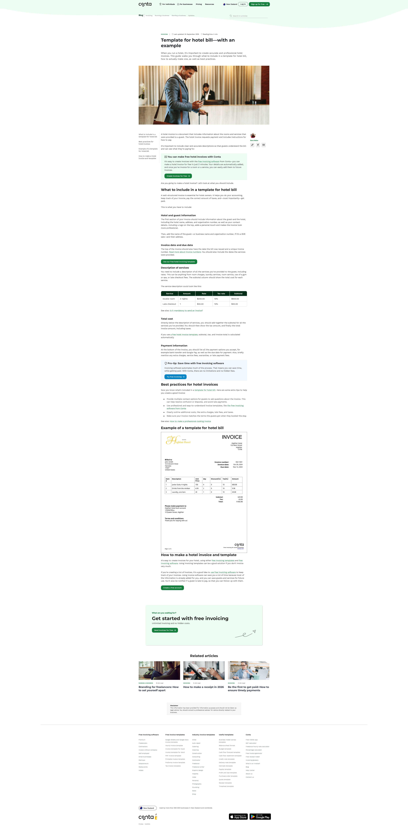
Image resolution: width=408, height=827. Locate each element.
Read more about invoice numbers (185, 252)
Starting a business (179, 15)
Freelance (195, 763)
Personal (195, 780)
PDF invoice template (173, 755)
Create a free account (172, 588)
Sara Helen (254, 140)
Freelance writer (198, 767)
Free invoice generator (254, 753)
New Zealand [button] (231, 4)
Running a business (162, 15)
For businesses (186, 4)
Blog (141, 15)
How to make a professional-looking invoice (190, 421)
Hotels (141, 770)
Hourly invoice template (174, 745)
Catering (195, 746)
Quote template (224, 779)
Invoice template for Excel (175, 749)
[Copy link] (252, 145)
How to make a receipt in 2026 (203, 687)
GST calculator (251, 743)
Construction (197, 753)
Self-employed (144, 753)
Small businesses (145, 757)
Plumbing (195, 787)
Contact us (250, 777)
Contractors (143, 746)
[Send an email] (263, 145)
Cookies (147, 824)
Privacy (141, 824)
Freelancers (143, 743)
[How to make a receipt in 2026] (204, 679)
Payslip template (225, 769)
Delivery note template (227, 762)
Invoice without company (148, 750)
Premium (142, 740)
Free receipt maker (253, 757)
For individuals (168, 4)
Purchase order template (228, 776)
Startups (142, 760)
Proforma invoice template (175, 762)
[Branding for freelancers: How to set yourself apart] (159, 679)
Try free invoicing (174, 377)
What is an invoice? (253, 763)
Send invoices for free (163, 630)
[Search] (231, 16)
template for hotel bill (205, 390)
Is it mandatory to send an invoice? (186, 310)
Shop (194, 794)
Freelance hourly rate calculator (257, 746)
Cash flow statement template (230, 755)
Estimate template (226, 766)
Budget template (225, 749)
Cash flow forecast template (229, 752)
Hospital (195, 774)
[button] (148, 808)
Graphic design (197, 770)
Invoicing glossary (252, 760)
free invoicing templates (223, 560)
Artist (194, 740)
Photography (196, 784)
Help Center (250, 770)
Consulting (196, 757)
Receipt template (225, 783)
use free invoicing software (223, 572)
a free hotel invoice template (184, 334)
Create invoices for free (177, 176)
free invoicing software (208, 161)
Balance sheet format (227, 745)
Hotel (194, 777)
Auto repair (196, 743)
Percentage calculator (254, 750)
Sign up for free (257, 4)
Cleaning (195, 750)
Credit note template (226, 759)
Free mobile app (252, 740)
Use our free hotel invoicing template (179, 262)
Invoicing (149, 15)
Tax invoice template (173, 766)
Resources (209, 4)
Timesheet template (226, 786)
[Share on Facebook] (258, 145)
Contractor (196, 760)
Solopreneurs (143, 763)
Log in (243, 4)
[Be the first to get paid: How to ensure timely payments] (248, 679)
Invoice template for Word (175, 752)
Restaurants (143, 767)
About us (249, 774)
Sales (194, 791)
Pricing (199, 4)
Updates (191, 15)
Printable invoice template (175, 759)
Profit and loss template (228, 772)
